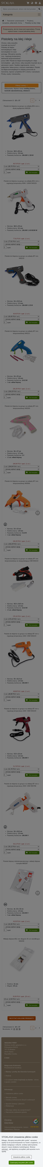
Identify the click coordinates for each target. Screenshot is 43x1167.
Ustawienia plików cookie (21, 1157)
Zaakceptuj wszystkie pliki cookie (21, 1162)
